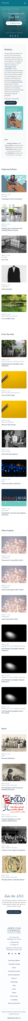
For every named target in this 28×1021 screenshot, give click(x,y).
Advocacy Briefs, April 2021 (11, 483)
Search (14, 989)
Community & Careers (14, 971)
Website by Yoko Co (14, 1018)
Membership (14, 982)
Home (7, 32)
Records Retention (8, 758)
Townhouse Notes (16, 82)
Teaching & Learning (14, 964)
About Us (14, 978)
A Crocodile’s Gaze (8, 318)
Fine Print (4, 260)
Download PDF (10, 102)
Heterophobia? (6, 289)
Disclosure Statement (14, 1003)
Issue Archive (13, 32)
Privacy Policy (14, 996)
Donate (14, 992)
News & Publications (14, 975)
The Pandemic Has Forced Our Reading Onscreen (12, 788)
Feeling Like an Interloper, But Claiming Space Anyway (11, 229)
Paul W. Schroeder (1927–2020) (12, 590)
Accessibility (14, 999)
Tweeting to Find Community (11, 199)
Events (14, 967)
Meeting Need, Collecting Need (12, 880)
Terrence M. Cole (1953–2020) (12, 560)
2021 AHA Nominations (9, 454)
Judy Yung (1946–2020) (9, 619)
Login (14, 985)
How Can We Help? (8, 395)
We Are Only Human (8, 425)
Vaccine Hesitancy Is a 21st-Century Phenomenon (11, 820)
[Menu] (25, 3)
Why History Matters (14, 960)
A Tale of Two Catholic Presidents (13, 850)
